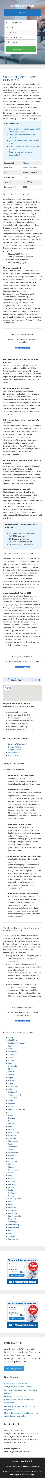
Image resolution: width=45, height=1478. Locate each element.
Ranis (10, 1144)
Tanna (10, 1083)
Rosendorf (12, 1135)
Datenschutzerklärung (21, 1466)
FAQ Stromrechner (17, 132)
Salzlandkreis (13, 755)
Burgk (10, 1049)
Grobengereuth (14, 1199)
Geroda (11, 1121)
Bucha (10, 1190)
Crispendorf (13, 1086)
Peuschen (12, 1207)
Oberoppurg (13, 1170)
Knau (10, 1204)
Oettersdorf (13, 1066)
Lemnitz (11, 1124)
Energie (15, 1461)
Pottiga (11, 1233)
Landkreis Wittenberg (17, 744)
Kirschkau (12, 1080)
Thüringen (27, 163)
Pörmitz (11, 1072)
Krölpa (11, 1187)
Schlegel (11, 1236)
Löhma (11, 1060)
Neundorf (12, 1219)
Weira (10, 1115)
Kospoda (11, 1103)
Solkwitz (11, 1181)
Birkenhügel (13, 1222)
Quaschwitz (13, 1210)
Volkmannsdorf (14, 1095)
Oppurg (11, 1173)
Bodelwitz (12, 1155)
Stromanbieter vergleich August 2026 (24, 129)
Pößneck (11, 1178)
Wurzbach (12, 1213)
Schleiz (11, 1075)
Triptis (10, 1046)
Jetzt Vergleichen (22, 348)
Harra (10, 1230)
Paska (10, 1175)
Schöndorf (12, 1092)
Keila (10, 1201)
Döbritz (11, 1158)
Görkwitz (11, 1054)
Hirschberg (12, 1040)
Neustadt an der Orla (16, 1109)
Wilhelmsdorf (13, 1152)
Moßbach (12, 1063)
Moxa (10, 1164)
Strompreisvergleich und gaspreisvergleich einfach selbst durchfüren (19, 1399)
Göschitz (11, 1057)
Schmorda (12, 1147)
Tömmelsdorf (13, 1141)
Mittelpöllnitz (13, 1132)
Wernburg (12, 1184)
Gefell (10, 1037)
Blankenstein (13, 1227)
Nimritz (11, 1167)
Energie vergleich (22, 5)
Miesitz (11, 1129)
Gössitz (11, 1196)
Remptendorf (13, 1239)
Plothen (11, 1069)
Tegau (10, 1077)
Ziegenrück (12, 1098)
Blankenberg (13, 1224)
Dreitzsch (12, 1118)
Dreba (10, 1100)
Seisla (10, 1150)
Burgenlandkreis (14, 750)
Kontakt (8, 1466)
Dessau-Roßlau (14, 747)
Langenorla (12, 1161)
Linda (10, 1126)
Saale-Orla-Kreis (30, 168)
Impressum (36, 1466)
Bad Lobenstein (14, 1216)
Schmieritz (12, 1138)
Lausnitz (11, 1106)
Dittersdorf (12, 1051)
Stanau (11, 1112)
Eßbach (11, 1089)
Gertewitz (12, 1193)
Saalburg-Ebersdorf (16, 1043)
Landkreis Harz (14, 752)
